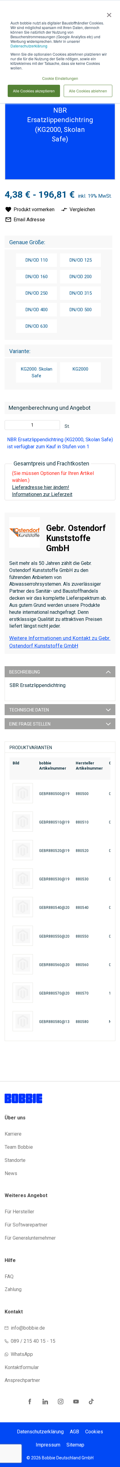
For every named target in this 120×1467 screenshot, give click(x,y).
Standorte (15, 1160)
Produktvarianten (31, 747)
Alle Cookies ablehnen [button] (88, 90)
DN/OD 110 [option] (37, 260)
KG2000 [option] (80, 369)
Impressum (48, 1445)
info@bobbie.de (28, 1328)
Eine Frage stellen (29, 724)
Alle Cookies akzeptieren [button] (34, 90)
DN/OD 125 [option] (81, 260)
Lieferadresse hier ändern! (40, 487)
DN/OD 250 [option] (37, 293)
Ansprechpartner (22, 1380)
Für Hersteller (19, 1212)
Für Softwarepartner (26, 1225)
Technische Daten (29, 709)
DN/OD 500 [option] (81, 309)
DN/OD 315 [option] (81, 293)
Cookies (94, 1432)
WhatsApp (22, 1354)
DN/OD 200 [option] (81, 276)
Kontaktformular (22, 1367)
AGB (74, 1432)
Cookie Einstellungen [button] (60, 78)
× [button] (108, 13)
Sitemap (75, 1445)
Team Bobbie (19, 1147)
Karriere (13, 1134)
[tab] (60, 671)
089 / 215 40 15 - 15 (33, 1341)
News (11, 1173)
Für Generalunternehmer (30, 1238)
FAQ (9, 1276)
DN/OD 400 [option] (37, 309)
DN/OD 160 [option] (37, 276)
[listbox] (58, 294)
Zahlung (13, 1289)
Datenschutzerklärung (28, 45)
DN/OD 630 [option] (37, 326)
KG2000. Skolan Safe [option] (36, 372)
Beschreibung (24, 672)
